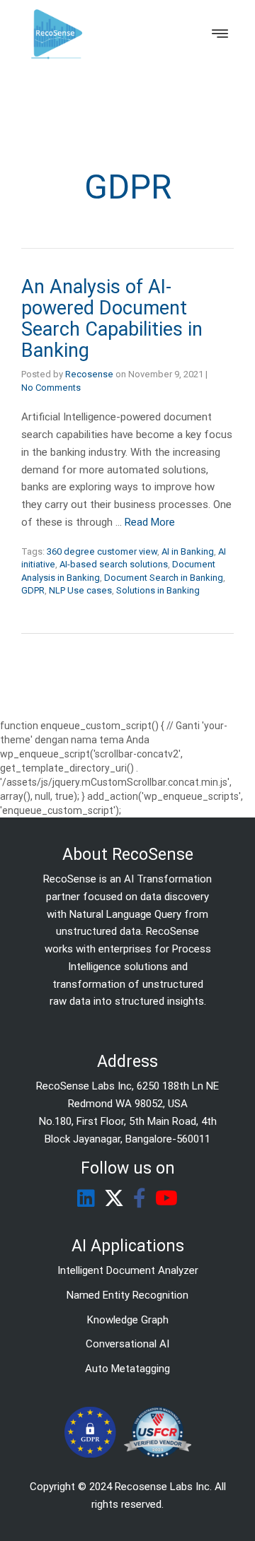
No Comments (51, 387)
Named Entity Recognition (127, 1295)
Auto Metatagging (127, 1368)
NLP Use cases (80, 590)
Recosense (89, 374)
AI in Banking (188, 551)
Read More (150, 522)
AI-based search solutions (114, 564)
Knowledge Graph (128, 1319)
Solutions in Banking (158, 590)
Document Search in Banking (163, 577)
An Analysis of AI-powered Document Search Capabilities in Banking (112, 318)
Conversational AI (127, 1344)
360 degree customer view (102, 551)
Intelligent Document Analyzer (127, 1270)
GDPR (33, 590)
